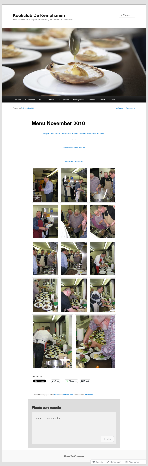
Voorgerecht (64, 99)
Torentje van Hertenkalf (74, 147)
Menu (41, 99)
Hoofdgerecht (78, 99)
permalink (89, 394)
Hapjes (51, 99)
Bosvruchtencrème (74, 161)
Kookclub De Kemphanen (39, 15)
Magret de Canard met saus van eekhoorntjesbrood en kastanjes (73, 133)
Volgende (130, 108)
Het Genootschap (107, 99)
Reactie (107, 439)
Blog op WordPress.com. (74, 456)
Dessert (92, 99)
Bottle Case (68, 394)
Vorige (119, 108)
